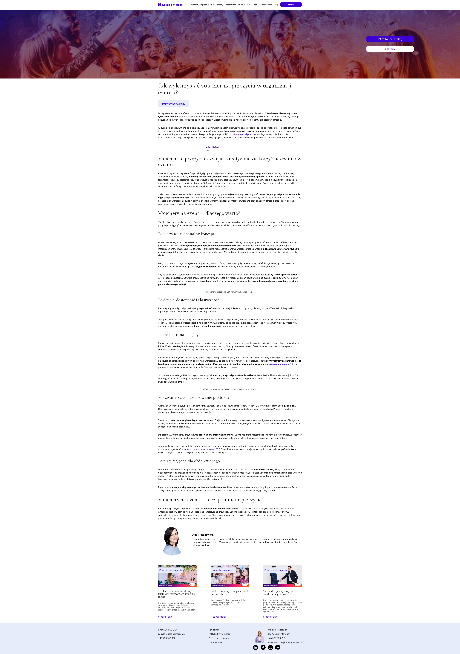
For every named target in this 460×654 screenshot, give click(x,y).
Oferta (255, 5)
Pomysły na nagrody (173, 103)
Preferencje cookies (219, 638)
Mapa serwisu (215, 642)
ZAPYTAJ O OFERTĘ (390, 39)
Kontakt (291, 5)
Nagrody (219, 5)
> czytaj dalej (165, 616)
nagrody (390, 48)
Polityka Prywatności (219, 634)
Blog (276, 5)
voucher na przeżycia (240, 134)
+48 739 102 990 (166, 638)
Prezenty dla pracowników (202, 5)
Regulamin (214, 629)
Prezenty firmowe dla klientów (238, 5)
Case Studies (266, 5)
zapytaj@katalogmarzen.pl (171, 634)
